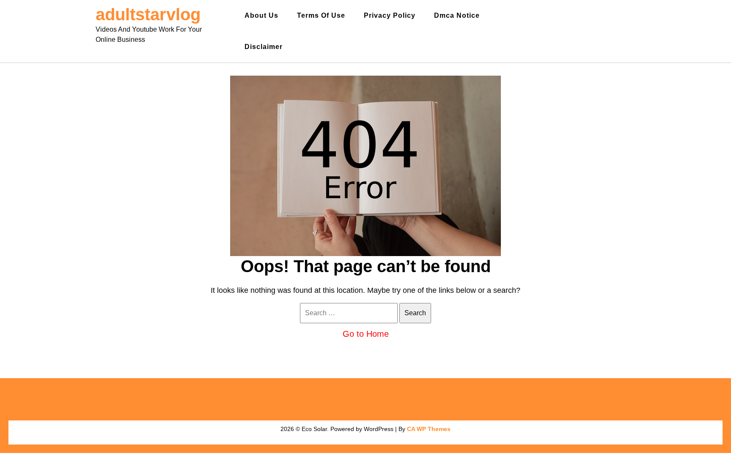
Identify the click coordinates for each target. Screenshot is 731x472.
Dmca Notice (457, 15)
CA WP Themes (429, 429)
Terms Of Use (321, 15)
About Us (261, 15)
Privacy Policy (389, 15)
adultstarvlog (148, 14)
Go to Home (366, 333)
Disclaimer (264, 46)
